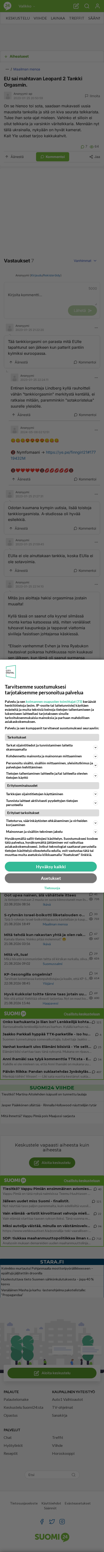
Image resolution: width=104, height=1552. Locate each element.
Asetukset (51, 878)
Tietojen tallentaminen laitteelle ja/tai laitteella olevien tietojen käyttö (47, 775)
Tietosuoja (52, 888)
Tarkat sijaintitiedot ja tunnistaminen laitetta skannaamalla (39, 747)
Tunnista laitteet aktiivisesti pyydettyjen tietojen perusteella (42, 803)
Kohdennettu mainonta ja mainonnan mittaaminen (44, 756)
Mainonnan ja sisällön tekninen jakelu (34, 831)
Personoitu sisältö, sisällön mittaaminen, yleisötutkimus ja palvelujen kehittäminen (49, 765)
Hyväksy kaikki (51, 866)
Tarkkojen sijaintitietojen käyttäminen (34, 794)
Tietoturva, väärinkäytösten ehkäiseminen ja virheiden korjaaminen (46, 823)
